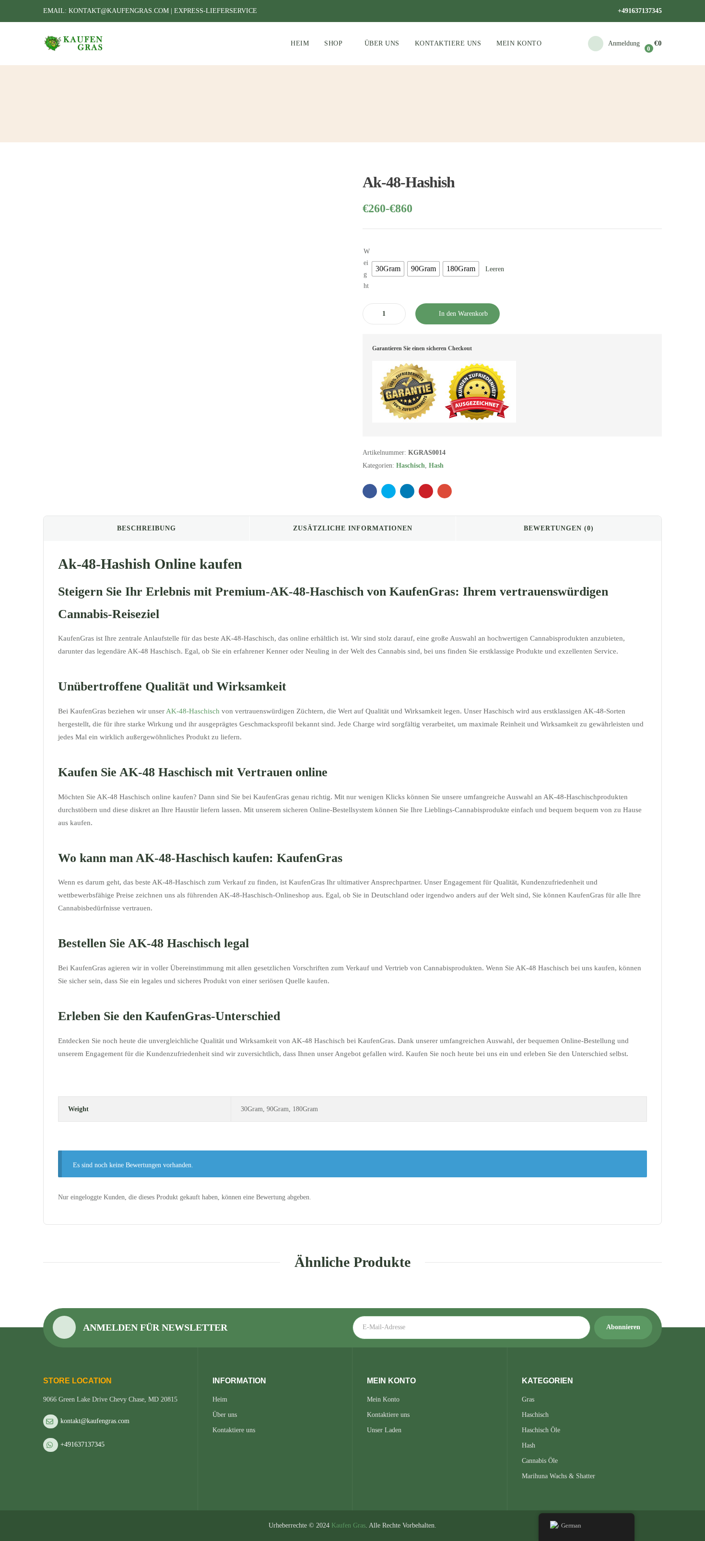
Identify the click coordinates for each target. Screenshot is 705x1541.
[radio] (388, 269)
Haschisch (410, 465)
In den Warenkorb (463, 313)
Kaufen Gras (348, 1525)
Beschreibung (146, 528)
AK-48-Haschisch (193, 711)
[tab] (146, 528)
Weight (366, 268)
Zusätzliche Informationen (352, 528)
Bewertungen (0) (559, 528)
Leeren (494, 269)
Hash (436, 465)
